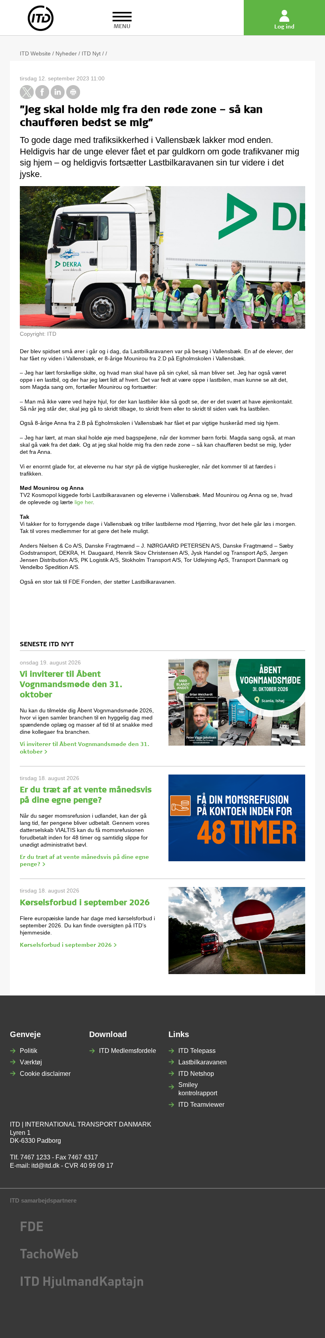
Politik (28, 1050)
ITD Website (35, 53)
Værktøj (31, 1062)
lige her (84, 502)
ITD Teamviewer (201, 1104)
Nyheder (66, 53)
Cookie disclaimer (45, 1073)
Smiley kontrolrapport (197, 1088)
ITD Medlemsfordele (127, 1050)
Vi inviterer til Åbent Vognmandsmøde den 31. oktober (71, 685)
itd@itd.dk (45, 1165)
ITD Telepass (197, 1050)
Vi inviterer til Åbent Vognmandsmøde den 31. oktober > (84, 748)
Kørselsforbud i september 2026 (85, 904)
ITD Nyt (91, 53)
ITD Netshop (196, 1073)
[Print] (73, 97)
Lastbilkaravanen (202, 1062)
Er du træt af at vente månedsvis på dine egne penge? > (84, 861)
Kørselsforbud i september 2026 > (68, 945)
